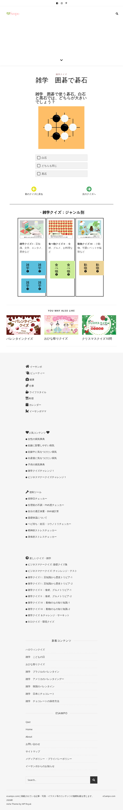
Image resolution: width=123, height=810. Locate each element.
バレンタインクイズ (19, 339)
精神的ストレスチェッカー (42, 530)
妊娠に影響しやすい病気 (40, 445)
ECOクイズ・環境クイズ (40, 621)
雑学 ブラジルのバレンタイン (42, 671)
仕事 (31, 385)
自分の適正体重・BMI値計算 (43, 511)
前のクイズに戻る (34, 193)
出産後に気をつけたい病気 (42, 458)
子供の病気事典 (36, 464)
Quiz (28, 721)
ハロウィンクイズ (35, 649)
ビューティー (37, 373)
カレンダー (35, 404)
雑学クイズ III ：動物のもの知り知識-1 (48, 602)
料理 (31, 398)
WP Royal (26, 803)
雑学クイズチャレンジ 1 (40, 470)
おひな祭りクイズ (56, 338)
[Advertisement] (61, 30)
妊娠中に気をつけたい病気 (42, 451)
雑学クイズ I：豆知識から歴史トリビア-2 (50, 583)
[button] (27, 268)
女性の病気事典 (36, 438)
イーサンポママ (37, 411)
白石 (44, 157)
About (29, 736)
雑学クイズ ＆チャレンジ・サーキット (48, 615)
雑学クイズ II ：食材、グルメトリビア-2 (49, 596)
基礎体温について (37, 517)
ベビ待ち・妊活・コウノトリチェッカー (49, 523)
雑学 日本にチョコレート (40, 693)
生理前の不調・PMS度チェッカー (45, 505)
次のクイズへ (89, 193)
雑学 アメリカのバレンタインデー (45, 679)
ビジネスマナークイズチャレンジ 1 (46, 477)
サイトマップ (33, 751)
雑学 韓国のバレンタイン (40, 686)
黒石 (44, 173)
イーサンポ (35, 366)
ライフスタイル (37, 392)
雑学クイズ (61, 74)
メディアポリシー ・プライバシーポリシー (49, 758)
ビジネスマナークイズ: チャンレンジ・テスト (52, 570)
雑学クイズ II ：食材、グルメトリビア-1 (49, 589)
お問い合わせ (33, 744)
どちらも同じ (49, 165)
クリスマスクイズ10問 (98, 339)
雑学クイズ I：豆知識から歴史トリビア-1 (50, 577)
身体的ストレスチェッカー (42, 536)
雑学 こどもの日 (35, 656)
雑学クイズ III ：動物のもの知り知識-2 (48, 609)
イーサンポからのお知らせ (40, 766)
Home (29, 729)
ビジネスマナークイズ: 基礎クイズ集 (47, 564)
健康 (31, 379)
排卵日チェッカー (37, 498)
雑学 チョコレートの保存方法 (42, 701)
